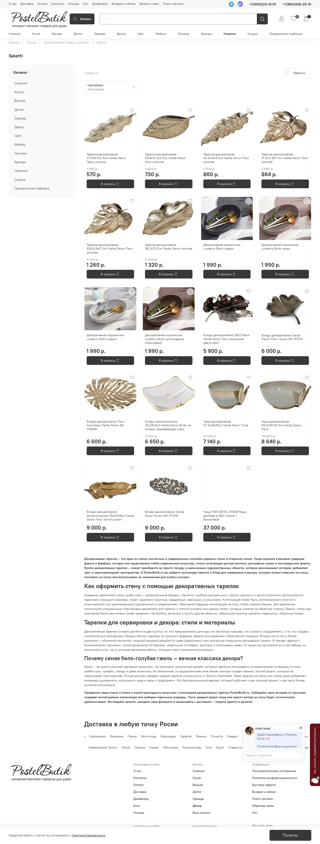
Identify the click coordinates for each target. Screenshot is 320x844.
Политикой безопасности (88, 835)
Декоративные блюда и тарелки (66, 42)
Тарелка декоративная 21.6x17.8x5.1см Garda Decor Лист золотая (284, 158)
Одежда (99, 34)
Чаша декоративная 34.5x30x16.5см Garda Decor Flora (281, 425)
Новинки (230, 34)
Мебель (161, 34)
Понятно (290, 835)
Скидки (253, 34)
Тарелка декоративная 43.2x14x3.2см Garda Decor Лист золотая (226, 158)
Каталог (85, 19)
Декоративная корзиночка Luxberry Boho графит (221, 247)
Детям (78, 34)
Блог (136, 806)
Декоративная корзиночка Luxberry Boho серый (105, 337)
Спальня (14, 34)
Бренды (206, 34)
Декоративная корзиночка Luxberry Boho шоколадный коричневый (164, 339)
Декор (121, 34)
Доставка (26, 4)
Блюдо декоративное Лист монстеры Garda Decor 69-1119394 (106, 425)
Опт (85, 4)
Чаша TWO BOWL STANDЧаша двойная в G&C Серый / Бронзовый (224, 515)
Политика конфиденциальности (274, 778)
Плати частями (173, 4)
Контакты (57, 4)
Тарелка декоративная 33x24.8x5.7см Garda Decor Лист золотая (110, 248)
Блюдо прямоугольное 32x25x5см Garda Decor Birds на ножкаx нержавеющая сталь (168, 425)
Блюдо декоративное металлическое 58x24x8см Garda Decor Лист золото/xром (110, 515)
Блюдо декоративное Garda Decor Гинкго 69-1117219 (164, 514)
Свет (140, 34)
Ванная (57, 34)
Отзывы (73, 4)
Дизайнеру (100, 4)
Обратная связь (263, 806)
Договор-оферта (264, 785)
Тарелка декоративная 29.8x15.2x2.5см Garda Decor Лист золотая (165, 158)
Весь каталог (202, 813)
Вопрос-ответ (149, 4)
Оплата (42, 4)
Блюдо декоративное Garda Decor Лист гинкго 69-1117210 (282, 337)
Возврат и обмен (124, 4)
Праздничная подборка (285, 34)
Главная (14, 42)
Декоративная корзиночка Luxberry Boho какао (279, 247)
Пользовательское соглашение (274, 771)
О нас (13, 4)
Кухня (36, 34)
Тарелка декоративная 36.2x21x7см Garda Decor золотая (168, 247)
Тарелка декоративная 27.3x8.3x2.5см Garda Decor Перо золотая (106, 158)
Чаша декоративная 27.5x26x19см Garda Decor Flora (225, 423)
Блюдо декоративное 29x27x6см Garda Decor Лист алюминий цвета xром (226, 339)
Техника (183, 34)
